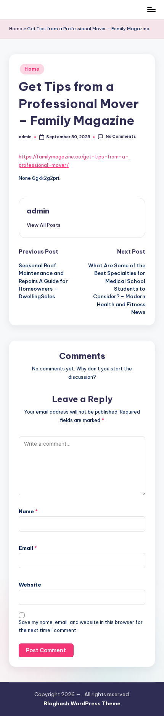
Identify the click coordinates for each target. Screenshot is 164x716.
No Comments (120, 136)
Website (30, 584)
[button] (44, 225)
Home (15, 28)
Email (28, 548)
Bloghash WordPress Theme (82, 703)
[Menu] (151, 9)
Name (28, 511)
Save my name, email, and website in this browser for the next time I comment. (81, 626)
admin (38, 210)
